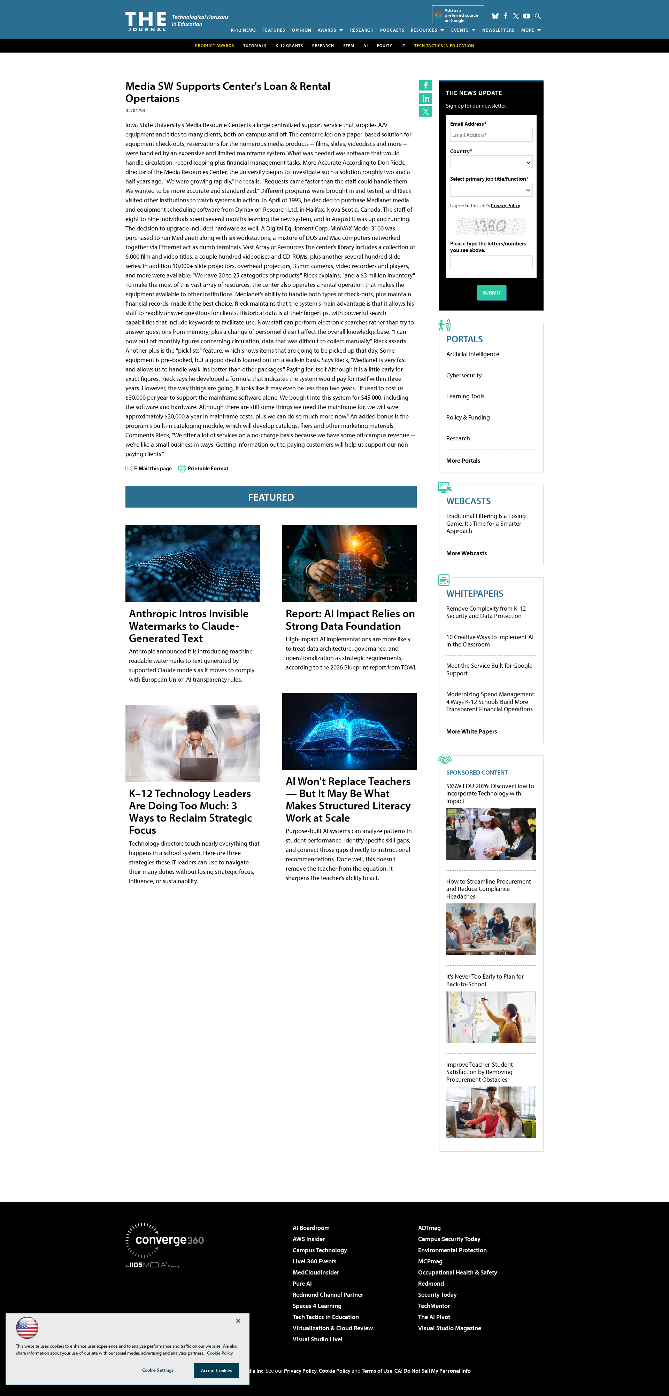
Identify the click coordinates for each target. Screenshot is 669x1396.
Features (273, 30)
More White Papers (471, 731)
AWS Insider (309, 1239)
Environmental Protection (452, 1250)
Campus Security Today (449, 1239)
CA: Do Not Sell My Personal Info (432, 1370)
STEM (348, 45)
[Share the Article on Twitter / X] (425, 111)
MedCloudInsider (316, 1272)
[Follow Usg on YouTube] (526, 16)
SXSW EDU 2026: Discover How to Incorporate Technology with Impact (490, 793)
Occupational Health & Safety (457, 1272)
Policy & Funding (468, 417)
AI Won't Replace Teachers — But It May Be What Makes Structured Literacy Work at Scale (348, 799)
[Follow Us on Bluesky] (495, 16)
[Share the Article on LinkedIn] (425, 98)
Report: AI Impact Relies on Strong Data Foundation (350, 619)
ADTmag (429, 1228)
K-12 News (243, 30)
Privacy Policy (505, 205)
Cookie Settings (158, 1370)
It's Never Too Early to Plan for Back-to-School (485, 980)
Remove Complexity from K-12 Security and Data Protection (486, 612)
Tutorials (255, 45)
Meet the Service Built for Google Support (489, 669)
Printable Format (208, 468)
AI (365, 45)
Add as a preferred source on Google (461, 15)
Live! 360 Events (315, 1261)
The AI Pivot (434, 1317)
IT (403, 45)
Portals (464, 338)
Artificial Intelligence (472, 354)
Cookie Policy (335, 1370)
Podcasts (392, 30)
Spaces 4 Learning (317, 1306)
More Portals (463, 460)
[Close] (238, 1320)
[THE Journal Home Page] (177, 20)
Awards (327, 30)
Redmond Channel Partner (328, 1295)
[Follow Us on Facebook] (505, 15)
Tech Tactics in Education (326, 1317)
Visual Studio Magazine (449, 1328)
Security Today (437, 1295)
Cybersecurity (464, 375)
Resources (424, 30)
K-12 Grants (289, 45)
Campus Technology (320, 1250)
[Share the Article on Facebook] (425, 85)
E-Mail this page (153, 468)
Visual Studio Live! (318, 1339)
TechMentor (434, 1306)
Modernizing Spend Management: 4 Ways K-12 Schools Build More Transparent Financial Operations (491, 701)
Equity (384, 45)
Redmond (431, 1283)
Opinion (302, 30)
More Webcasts (466, 553)
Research (362, 30)
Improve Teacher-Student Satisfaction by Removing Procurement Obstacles (479, 1072)
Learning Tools (465, 396)
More (528, 30)
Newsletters (498, 30)
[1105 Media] (167, 1303)
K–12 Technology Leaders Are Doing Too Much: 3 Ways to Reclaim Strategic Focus (190, 811)
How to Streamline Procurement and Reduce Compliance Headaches (488, 889)
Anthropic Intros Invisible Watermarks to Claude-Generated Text (189, 625)
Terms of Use (377, 1370)
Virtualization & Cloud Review (333, 1328)
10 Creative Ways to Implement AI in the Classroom (489, 641)
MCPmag (430, 1261)
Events (460, 30)
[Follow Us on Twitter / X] (516, 16)
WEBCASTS (468, 500)
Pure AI (302, 1283)
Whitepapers (474, 593)
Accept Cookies (216, 1370)
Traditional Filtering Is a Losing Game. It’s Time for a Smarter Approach (486, 523)
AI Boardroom (311, 1228)
